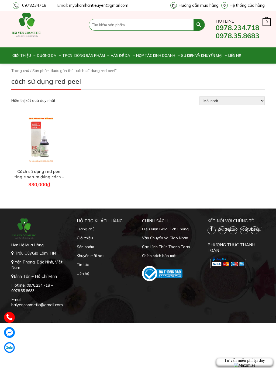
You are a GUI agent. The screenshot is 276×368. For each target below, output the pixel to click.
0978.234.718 (237, 27)
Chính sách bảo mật (159, 255)
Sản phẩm (85, 246)
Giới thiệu (21, 55)
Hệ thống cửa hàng (247, 5)
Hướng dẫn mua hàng (198, 5)
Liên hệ (234, 55)
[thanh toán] (228, 262)
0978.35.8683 (237, 36)
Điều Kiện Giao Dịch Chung (165, 229)
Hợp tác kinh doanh (155, 55)
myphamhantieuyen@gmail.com (98, 5)
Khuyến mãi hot (90, 255)
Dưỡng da (46, 55)
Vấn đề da (120, 55)
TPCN (67, 55)
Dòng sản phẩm (89, 55)
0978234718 (34, 5)
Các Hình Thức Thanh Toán (166, 246)
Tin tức (83, 264)
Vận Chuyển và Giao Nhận (165, 237)
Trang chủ (20, 70)
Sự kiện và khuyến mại (201, 55)
